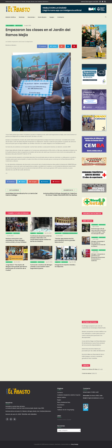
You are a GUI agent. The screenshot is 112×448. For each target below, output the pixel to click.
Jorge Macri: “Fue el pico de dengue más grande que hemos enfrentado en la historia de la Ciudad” (16, 267)
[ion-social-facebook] (100, 2)
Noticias (21, 17)
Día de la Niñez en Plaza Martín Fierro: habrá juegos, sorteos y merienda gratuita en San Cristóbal (93, 356)
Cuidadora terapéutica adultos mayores (68, 395)
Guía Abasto (42, 17)
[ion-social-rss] (105, 2)
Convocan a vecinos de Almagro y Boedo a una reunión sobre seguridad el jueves (41, 266)
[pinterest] (74, 46)
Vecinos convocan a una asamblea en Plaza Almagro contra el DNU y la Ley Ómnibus (16, 240)
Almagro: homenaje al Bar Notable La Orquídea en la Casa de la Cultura (98, 244)
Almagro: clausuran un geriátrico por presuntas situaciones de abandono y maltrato (98, 257)
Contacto (60, 17)
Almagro (9, 233)
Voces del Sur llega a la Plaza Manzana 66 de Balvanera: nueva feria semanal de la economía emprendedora (93, 343)
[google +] (62, 46)
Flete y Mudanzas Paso (63, 402)
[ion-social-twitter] (103, 2)
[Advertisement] (94, 291)
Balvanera (10, 25)
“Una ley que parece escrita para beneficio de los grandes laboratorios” (65, 240)
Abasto (33, 233)
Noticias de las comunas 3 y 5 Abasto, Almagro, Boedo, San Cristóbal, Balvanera (27, 1)
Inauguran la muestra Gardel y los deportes (65, 266)
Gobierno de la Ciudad (64, 419)
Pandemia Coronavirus (70, 233)
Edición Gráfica (11, 17)
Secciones (31, 17)
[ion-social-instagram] (11, 419)
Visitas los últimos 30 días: (90, 369)
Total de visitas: (87, 373)
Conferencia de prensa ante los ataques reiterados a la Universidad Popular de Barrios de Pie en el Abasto (40, 238)
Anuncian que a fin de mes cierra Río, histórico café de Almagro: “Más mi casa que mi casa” (98, 231)
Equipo (52, 17)
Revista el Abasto (11, 45)
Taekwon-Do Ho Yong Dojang (65, 410)
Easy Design (74, 444)
